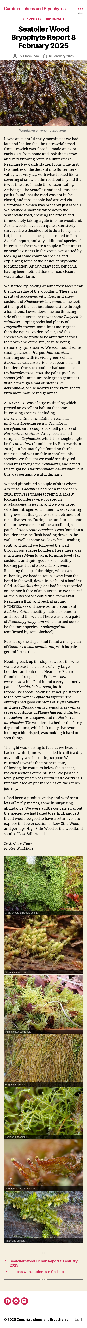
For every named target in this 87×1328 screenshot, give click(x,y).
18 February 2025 (61, 56)
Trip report (54, 18)
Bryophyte (32, 18)
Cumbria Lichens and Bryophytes (35, 8)
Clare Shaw (31, 56)
